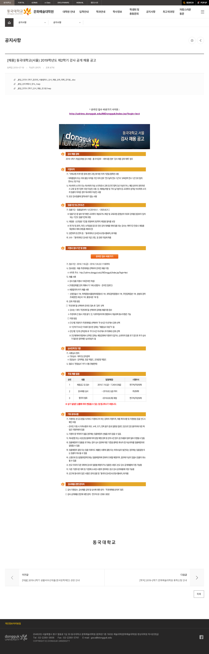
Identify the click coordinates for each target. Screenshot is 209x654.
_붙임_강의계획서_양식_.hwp (28, 84)
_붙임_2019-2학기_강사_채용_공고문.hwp (34, 88)
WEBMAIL (79, 3)
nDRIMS (34, 3)
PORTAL (21, 3)
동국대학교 (7, 3)
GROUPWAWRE (63, 3)
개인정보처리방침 (13, 623)
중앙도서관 (94, 3)
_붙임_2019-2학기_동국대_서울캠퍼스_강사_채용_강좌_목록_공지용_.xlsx (46, 79)
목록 (199, 594)
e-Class (47, 3)
